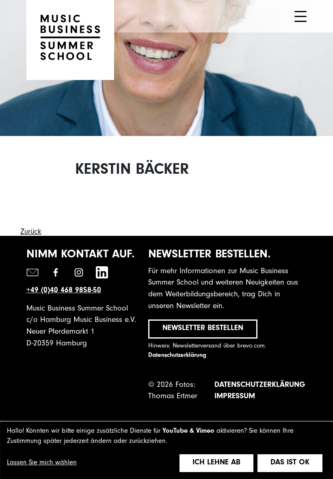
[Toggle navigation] (300, 16)
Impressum (234, 397)
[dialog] (166, 450)
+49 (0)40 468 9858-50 (63, 291)
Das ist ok (289, 463)
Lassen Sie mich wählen (42, 463)
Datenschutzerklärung (177, 356)
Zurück (30, 232)
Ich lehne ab (216, 463)
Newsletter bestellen (202, 328)
